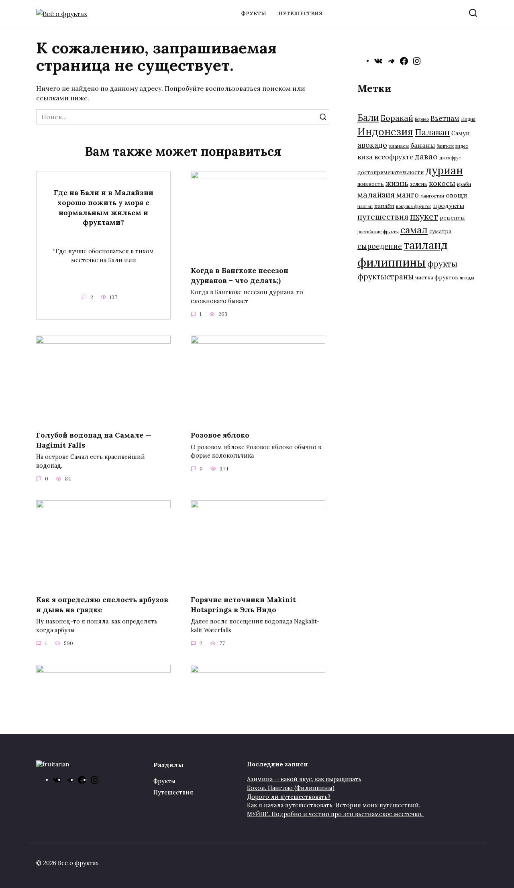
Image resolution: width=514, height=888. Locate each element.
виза (365, 157)
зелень (418, 184)
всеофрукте (393, 157)
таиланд (426, 245)
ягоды (467, 278)
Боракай (397, 118)
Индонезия (385, 131)
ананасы (399, 146)
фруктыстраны (385, 276)
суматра (440, 231)
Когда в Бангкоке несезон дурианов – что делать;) (239, 275)
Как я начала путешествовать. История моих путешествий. (333, 805)
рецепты (452, 217)
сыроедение (379, 246)
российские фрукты (378, 231)
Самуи (460, 133)
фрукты (442, 264)
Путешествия (300, 13)
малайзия (376, 195)
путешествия (382, 217)
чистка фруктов (436, 277)
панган (365, 206)
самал (414, 230)
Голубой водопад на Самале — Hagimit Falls (93, 440)
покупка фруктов (413, 206)
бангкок (445, 146)
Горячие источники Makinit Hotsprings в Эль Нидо (243, 604)
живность (370, 184)
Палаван (432, 132)
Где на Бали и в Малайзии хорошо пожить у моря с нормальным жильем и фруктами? (103, 207)
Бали (368, 117)
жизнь (397, 183)
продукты (448, 206)
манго (407, 195)
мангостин (432, 196)
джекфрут (450, 158)
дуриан (444, 170)
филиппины (391, 262)
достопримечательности (390, 172)
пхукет (424, 216)
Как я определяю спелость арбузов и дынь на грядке (102, 604)
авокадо (372, 145)
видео (461, 146)
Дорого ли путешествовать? (288, 796)
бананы (422, 145)
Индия (468, 119)
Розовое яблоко (220, 435)
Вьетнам (444, 118)
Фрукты (253, 13)
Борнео (422, 119)
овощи (456, 195)
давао (426, 156)
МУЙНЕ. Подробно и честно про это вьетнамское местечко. (335, 814)
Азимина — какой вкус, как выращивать (304, 779)
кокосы (442, 183)
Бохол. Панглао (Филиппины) (291, 788)
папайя (384, 206)
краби (464, 184)
